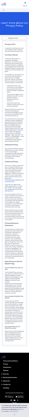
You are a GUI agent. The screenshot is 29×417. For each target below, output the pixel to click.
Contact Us (6, 384)
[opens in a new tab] (4, 4)
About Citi (6, 381)
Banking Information (10, 377)
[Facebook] (18, 400)
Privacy (5, 364)
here (12, 158)
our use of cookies (13, 411)
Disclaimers (7, 367)
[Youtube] (14, 400)
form (6, 122)
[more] (4, 10)
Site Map (6, 388)
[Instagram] (11, 400)
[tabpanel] (14, 193)
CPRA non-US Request (13, 188)
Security (6, 374)
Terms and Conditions (10, 361)
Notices (5, 370)
